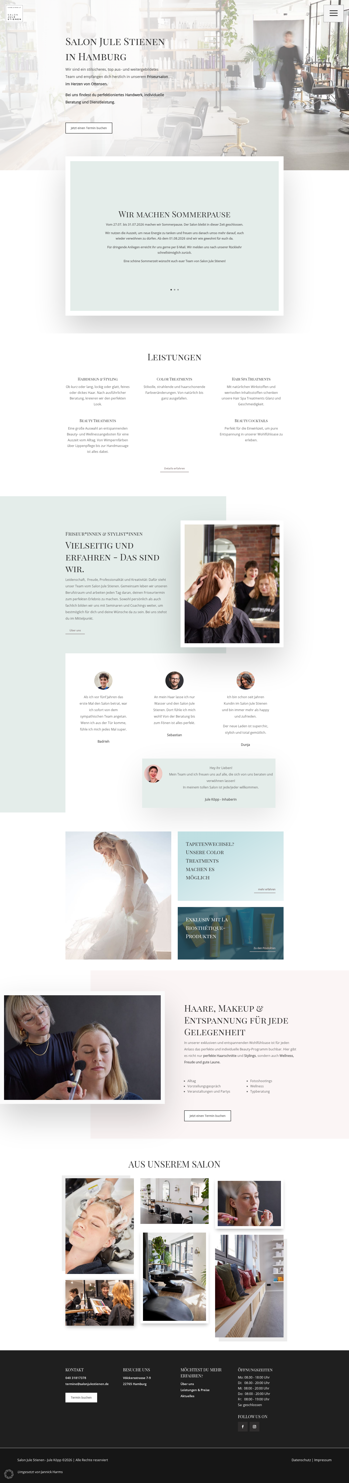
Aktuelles (187, 1396)
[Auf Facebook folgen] (243, 1426)
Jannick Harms (52, 1472)
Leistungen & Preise (195, 1390)
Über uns (75, 630)
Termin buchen (81, 1397)
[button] (9, 1474)
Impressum (323, 1460)
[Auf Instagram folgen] (254, 1426)
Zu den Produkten (264, 948)
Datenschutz (301, 1460)
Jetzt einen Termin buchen (89, 128)
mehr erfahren (266, 889)
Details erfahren (174, 468)
